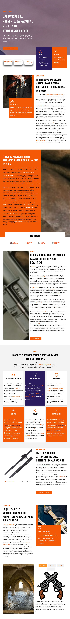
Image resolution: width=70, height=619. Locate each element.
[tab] (43, 565)
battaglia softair (60, 425)
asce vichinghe (51, 122)
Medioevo (6, 167)
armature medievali (16, 425)
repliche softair (57, 293)
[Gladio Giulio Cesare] (39, 527)
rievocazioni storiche (28, 172)
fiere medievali (29, 207)
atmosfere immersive (36, 428)
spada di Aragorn (14, 387)
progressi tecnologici (9, 524)
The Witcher (59, 384)
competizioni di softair (38, 324)
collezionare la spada (52, 430)
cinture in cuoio (28, 204)
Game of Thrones (7, 218)
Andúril (17, 388)
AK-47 (56, 307)
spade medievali (8, 175)
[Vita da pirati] (12, 101)
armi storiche (62, 476)
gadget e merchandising (45, 364)
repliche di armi (43, 276)
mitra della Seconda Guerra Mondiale (40, 302)
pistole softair (35, 287)
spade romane (41, 105)
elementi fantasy (18, 221)
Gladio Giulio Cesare (44, 531)
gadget (34, 421)
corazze (28, 195)
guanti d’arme (6, 197)
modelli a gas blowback (49, 289)
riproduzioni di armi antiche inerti (54, 94)
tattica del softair (43, 311)
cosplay (12, 213)
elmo (6, 190)
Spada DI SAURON (9, 481)
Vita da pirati (14, 105)
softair (33, 266)
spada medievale (40, 140)
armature (6, 187)
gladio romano (58, 424)
